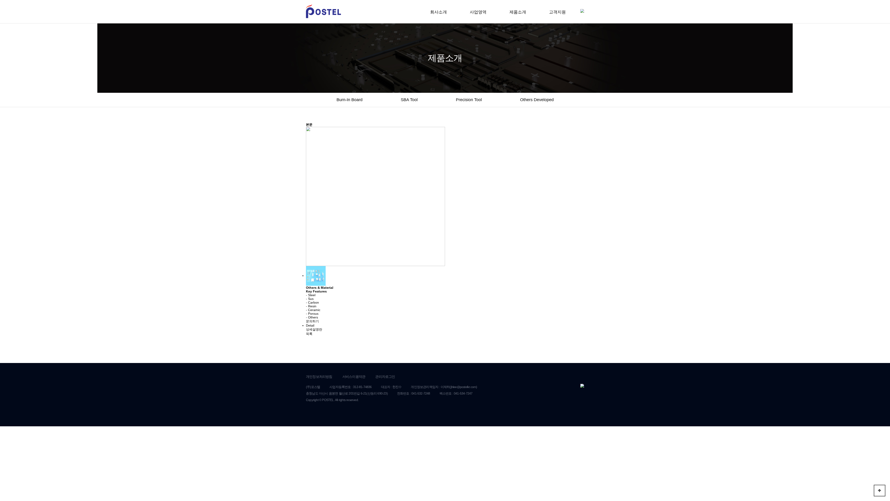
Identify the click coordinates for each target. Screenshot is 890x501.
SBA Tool (409, 99)
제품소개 (517, 12)
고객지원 (557, 12)
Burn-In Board (349, 99)
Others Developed (537, 99)
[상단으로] (879, 490)
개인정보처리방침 (319, 377)
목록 (309, 334)
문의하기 (312, 321)
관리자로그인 (385, 377)
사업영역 (478, 12)
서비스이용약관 (353, 377)
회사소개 (438, 12)
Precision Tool (469, 99)
